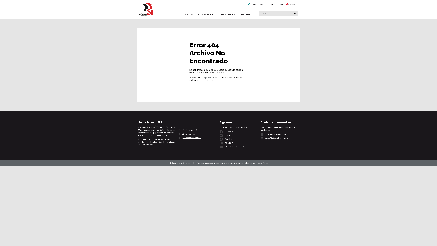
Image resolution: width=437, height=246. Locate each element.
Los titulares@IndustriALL (235, 146)
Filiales (271, 4)
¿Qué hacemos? (189, 134)
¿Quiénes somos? (189, 130)
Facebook (228, 132)
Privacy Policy (261, 163)
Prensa (280, 4)
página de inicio (210, 77)
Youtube (228, 139)
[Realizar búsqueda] (295, 13)
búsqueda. (207, 80)
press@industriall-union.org (276, 138)
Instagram (228, 143)
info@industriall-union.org (275, 134)
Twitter (227, 135)
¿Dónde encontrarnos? (191, 138)
